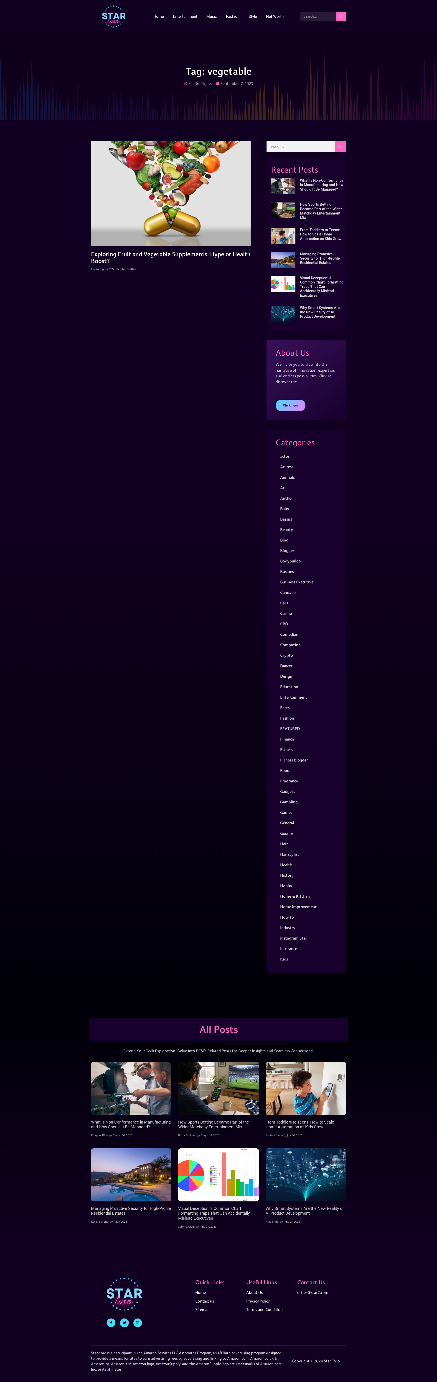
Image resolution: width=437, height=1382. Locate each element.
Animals (287, 477)
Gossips (286, 833)
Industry (287, 927)
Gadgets (287, 791)
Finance (287, 739)
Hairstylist (289, 854)
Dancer (286, 665)
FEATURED (290, 728)
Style (253, 16)
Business (287, 571)
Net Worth (275, 16)
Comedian (289, 634)
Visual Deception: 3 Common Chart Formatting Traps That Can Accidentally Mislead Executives (321, 287)
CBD (284, 623)
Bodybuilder (291, 561)
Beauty (286, 529)
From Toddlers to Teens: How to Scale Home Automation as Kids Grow (320, 234)
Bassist (286, 519)
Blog (284, 540)
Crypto (286, 655)
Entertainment (185, 16)
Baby (284, 508)
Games (286, 812)
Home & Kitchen (295, 896)
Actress (286, 466)
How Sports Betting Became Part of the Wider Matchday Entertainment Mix (321, 211)
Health (286, 864)
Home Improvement (298, 906)
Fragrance (289, 781)
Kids (284, 959)
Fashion (232, 16)
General (287, 822)
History (287, 875)
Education (289, 686)
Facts (285, 707)
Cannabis (288, 592)
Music (211, 16)
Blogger (287, 550)
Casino (286, 613)
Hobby (286, 885)
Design (286, 676)
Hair (284, 843)
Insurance (288, 948)
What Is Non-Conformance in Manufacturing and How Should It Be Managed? (321, 184)
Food (284, 770)
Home (158, 16)
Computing (290, 644)
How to (287, 917)
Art (283, 487)
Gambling (289, 802)
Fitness (286, 749)
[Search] (341, 16)
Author (286, 498)
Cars (284, 602)
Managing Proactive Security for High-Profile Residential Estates (320, 258)
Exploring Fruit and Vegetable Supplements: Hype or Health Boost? (171, 257)
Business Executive (296, 582)
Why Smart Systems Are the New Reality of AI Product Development (320, 312)
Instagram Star (293, 938)
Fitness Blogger (294, 760)
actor (285, 456)
